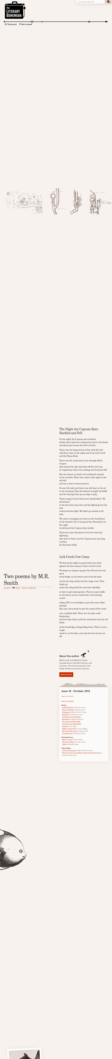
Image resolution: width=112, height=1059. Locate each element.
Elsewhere (66, 719)
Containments (67, 733)
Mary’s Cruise (67, 740)
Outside (65, 726)
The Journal (12, 24)
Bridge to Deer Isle (68, 729)
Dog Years (65, 715)
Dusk (64, 744)
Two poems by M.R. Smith (71, 722)
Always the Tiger (68, 742)
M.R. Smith (7, 588)
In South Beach (67, 707)
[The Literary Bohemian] (15, 18)
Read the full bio (66, 674)
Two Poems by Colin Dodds (71, 724)
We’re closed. (27, 24)
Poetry (17, 588)
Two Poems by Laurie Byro (71, 717)
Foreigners (66, 712)
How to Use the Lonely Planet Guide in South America (81, 753)
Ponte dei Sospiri (68, 710)
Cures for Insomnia (69, 750)
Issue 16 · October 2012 (29, 588)
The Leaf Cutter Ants (69, 731)
